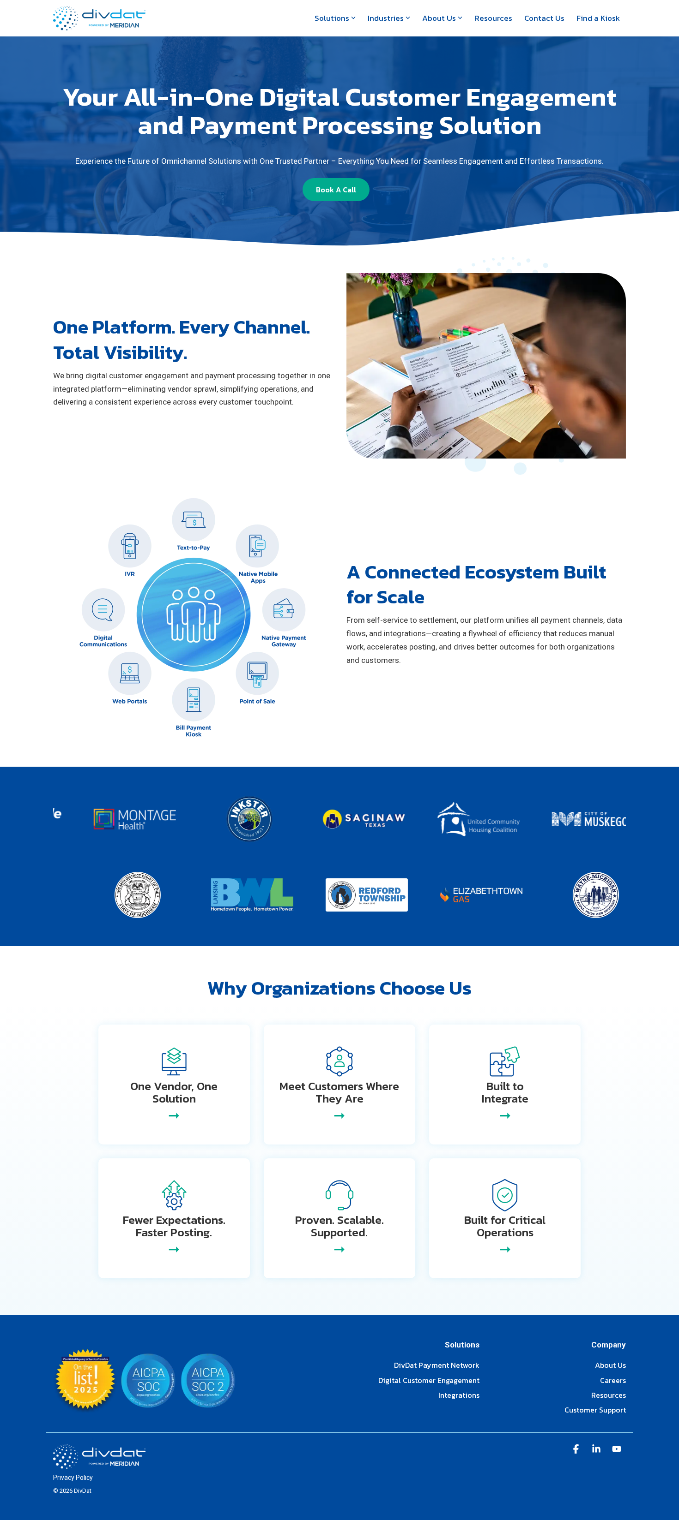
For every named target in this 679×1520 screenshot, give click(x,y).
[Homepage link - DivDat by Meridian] (99, 1464)
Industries (386, 18)
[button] (577, 1449)
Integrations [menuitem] (458, 1395)
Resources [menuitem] (608, 1395)
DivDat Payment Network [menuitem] (436, 1365)
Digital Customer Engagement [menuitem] (428, 1380)
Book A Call (336, 189)
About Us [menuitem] (610, 1365)
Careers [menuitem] (613, 1380)
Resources (493, 18)
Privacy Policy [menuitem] (73, 1477)
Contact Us (544, 18)
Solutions (332, 18)
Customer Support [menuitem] (595, 1410)
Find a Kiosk (598, 18)
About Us (439, 18)
